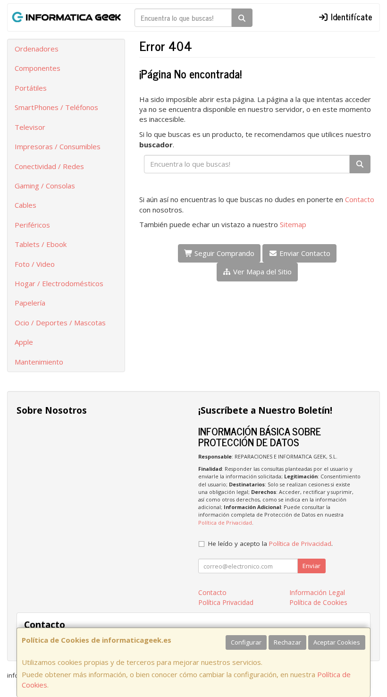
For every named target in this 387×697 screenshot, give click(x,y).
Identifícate (350, 16)
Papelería (30, 302)
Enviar (311, 565)
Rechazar (287, 642)
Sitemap (293, 224)
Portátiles (31, 88)
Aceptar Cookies (336, 642)
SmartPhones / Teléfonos (56, 107)
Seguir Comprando (223, 253)
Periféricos (32, 225)
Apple (24, 342)
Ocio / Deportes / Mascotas (60, 322)
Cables (25, 205)
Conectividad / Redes (49, 166)
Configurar (246, 642)
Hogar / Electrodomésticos (59, 283)
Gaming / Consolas (45, 185)
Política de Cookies (318, 602)
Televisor (30, 127)
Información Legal (317, 592)
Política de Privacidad (225, 522)
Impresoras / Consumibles (58, 146)
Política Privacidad (225, 602)
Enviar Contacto (304, 253)
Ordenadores (37, 48)
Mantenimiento (39, 361)
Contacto (359, 199)
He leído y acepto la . (270, 543)
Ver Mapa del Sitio (261, 271)
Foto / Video (35, 264)
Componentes (37, 68)
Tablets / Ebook (41, 244)
